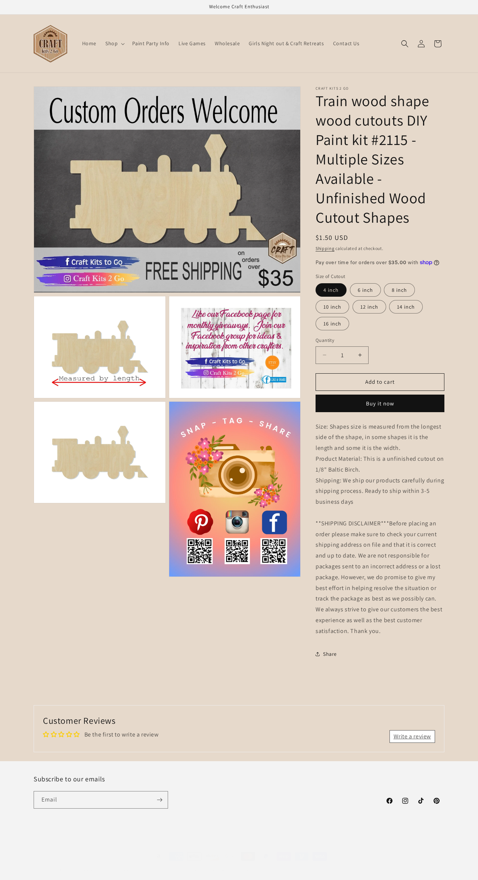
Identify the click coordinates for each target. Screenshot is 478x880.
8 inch (399, 290)
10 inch (332, 306)
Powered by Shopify (97, 862)
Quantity (325, 340)
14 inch (406, 306)
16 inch (332, 323)
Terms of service (208, 862)
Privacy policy (171, 862)
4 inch (331, 290)
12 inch (369, 306)
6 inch (365, 290)
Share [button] (330, 654)
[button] (114, 43)
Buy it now (380, 403)
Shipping (325, 248)
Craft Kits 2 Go (63, 862)
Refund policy (137, 862)
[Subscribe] (159, 800)
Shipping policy (246, 862)
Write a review (412, 736)
